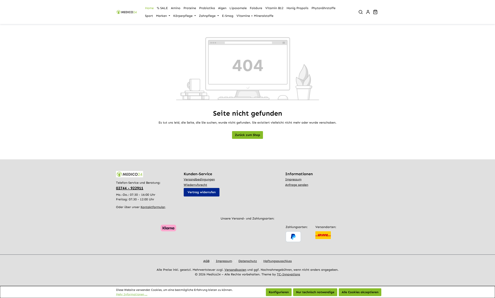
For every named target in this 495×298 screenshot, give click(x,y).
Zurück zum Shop (247, 135)
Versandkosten (235, 270)
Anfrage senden (296, 185)
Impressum (293, 179)
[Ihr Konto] (368, 12)
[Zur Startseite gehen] (126, 12)
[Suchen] (360, 12)
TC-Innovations (288, 274)
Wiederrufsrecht (195, 185)
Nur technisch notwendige (315, 292)
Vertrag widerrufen (202, 192)
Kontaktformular (153, 207)
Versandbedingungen (199, 179)
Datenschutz (247, 261)
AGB (206, 261)
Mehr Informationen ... (131, 294)
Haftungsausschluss (277, 261)
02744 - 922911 (129, 188)
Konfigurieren (279, 292)
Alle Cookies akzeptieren (360, 292)
